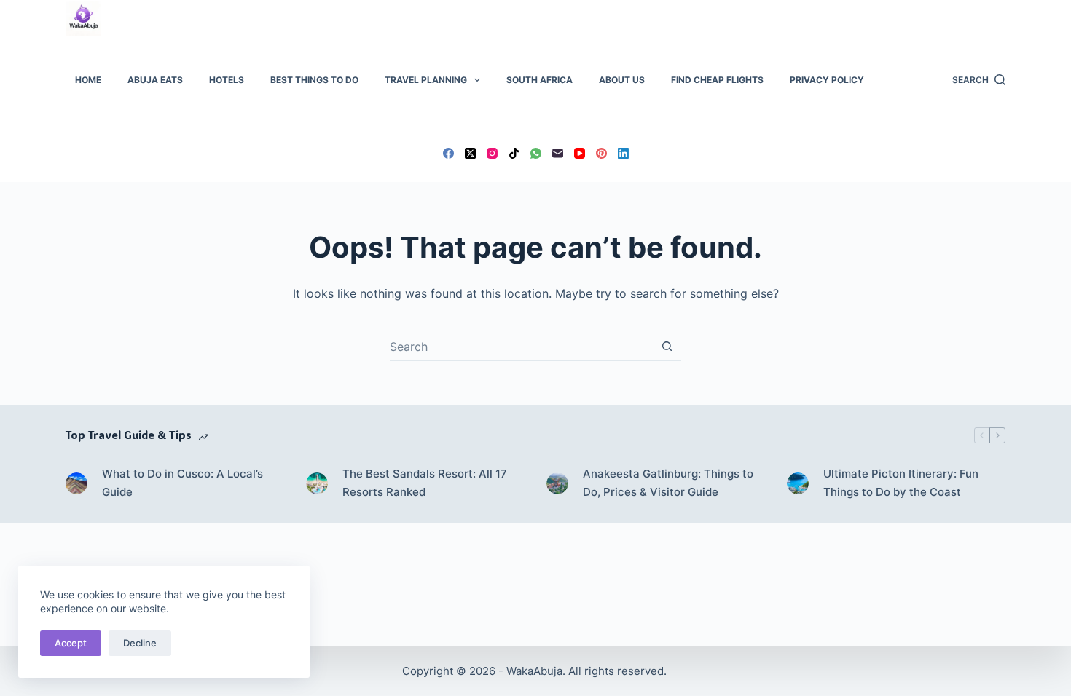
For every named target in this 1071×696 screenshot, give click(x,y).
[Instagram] (492, 153)
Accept (71, 643)
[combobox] (521, 346)
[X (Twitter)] (470, 153)
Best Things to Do (314, 79)
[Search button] (667, 346)
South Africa (539, 79)
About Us (622, 79)
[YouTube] (579, 153)
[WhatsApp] (535, 153)
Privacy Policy (827, 79)
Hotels (226, 79)
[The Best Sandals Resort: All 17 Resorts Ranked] (317, 483)
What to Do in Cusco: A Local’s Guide (182, 483)
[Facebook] (448, 153)
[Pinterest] (601, 153)
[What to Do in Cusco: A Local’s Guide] (76, 483)
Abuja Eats (155, 79)
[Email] (557, 153)
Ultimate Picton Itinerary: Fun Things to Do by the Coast (900, 483)
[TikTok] (514, 153)
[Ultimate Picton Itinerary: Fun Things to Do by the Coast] (798, 483)
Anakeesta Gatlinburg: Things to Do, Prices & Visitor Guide (668, 483)
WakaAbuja (534, 671)
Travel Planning (426, 79)
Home (88, 79)
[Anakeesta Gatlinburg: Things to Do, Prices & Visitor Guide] (557, 483)
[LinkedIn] (623, 153)
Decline (140, 643)
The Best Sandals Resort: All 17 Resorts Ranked (424, 483)
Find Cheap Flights (717, 79)
